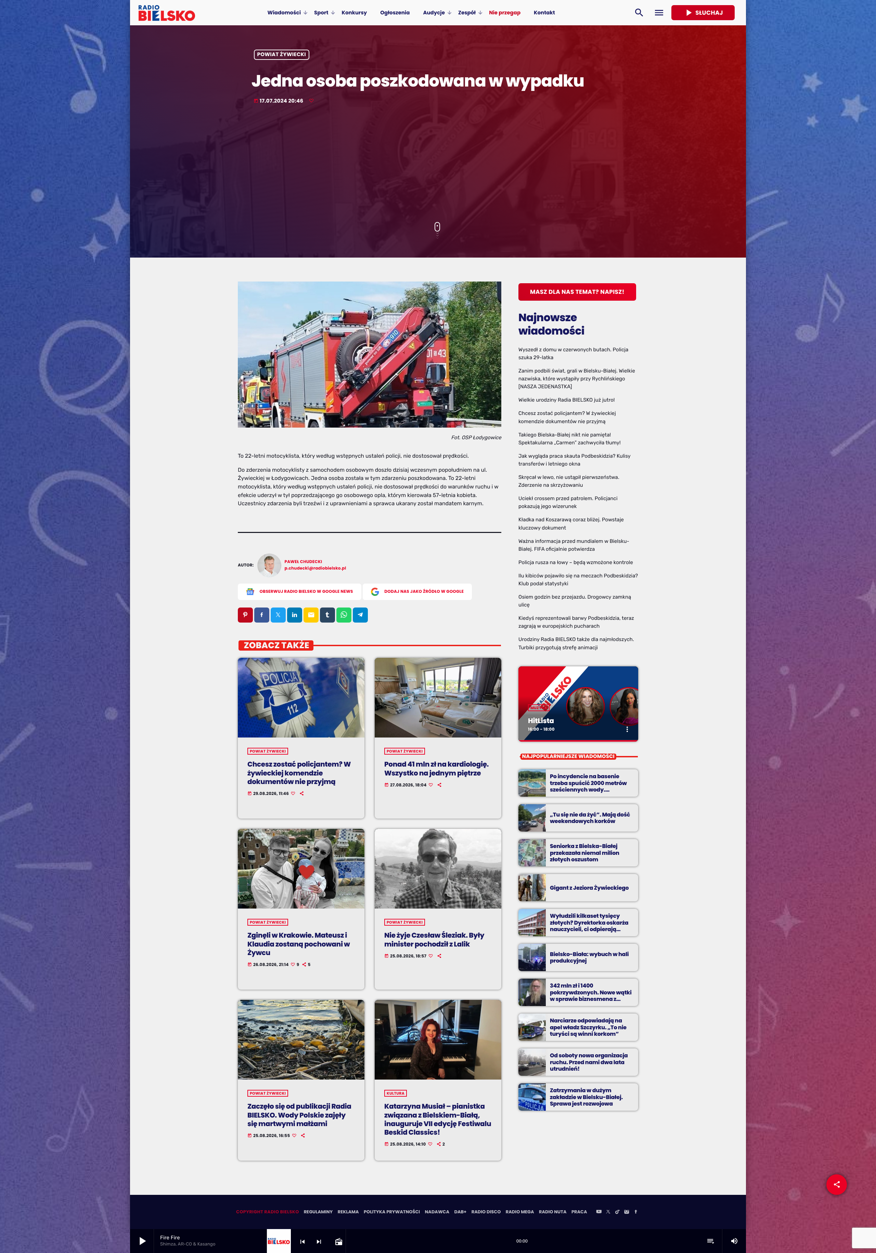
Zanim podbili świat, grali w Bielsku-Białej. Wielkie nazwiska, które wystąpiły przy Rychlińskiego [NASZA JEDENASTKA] (576, 379)
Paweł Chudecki (303, 562)
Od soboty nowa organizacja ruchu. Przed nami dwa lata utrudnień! (589, 1062)
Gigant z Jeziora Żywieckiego (589, 888)
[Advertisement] (438, 164)
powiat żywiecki (281, 54)
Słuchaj (703, 12)
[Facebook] (636, 1212)
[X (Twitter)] (608, 1212)
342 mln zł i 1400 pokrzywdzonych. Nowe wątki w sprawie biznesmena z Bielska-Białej (591, 995)
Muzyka (538, 707)
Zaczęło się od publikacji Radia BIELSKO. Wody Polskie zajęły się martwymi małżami (299, 1114)
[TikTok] (617, 1212)
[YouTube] (599, 1212)
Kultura (395, 1093)
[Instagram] (626, 1212)
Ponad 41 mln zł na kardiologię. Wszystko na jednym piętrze (436, 768)
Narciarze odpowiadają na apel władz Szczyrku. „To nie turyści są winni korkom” (588, 1027)
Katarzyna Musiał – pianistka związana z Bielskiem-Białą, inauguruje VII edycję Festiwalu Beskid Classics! (437, 1119)
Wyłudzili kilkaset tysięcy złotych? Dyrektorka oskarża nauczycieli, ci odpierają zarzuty (589, 926)
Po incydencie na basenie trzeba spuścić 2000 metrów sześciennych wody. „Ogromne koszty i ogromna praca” (588, 789)
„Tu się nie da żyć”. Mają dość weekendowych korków (590, 818)
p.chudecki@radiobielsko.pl (315, 568)
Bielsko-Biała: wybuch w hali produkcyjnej (589, 957)
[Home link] (167, 13)
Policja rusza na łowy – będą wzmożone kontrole (575, 562)
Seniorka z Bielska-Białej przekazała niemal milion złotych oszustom (584, 852)
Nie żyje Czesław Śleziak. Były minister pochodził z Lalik (434, 939)
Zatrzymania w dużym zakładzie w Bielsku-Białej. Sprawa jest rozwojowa (586, 1096)
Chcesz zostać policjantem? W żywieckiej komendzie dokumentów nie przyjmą (299, 772)
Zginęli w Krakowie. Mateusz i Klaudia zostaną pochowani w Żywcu (298, 943)
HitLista (541, 721)
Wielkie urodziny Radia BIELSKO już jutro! (566, 400)
